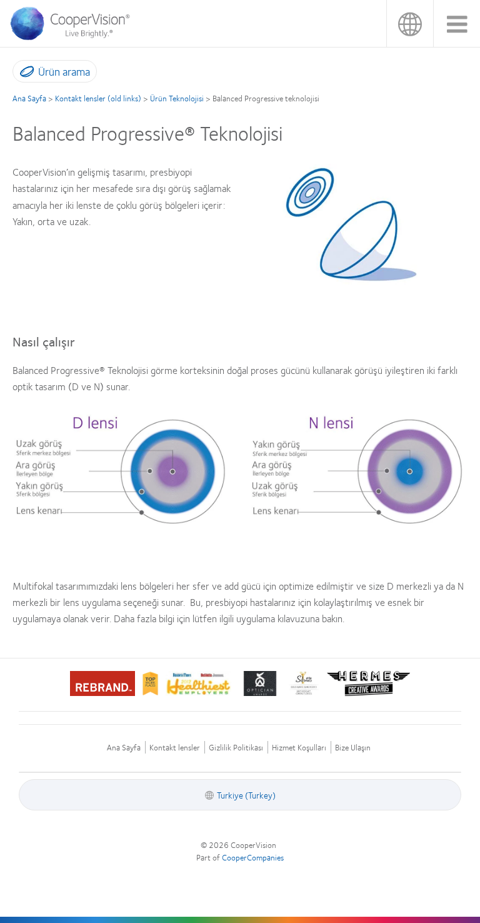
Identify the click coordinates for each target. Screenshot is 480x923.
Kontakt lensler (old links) (98, 98)
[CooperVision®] (74, 37)
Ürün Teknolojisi (177, 98)
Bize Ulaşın (353, 747)
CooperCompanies (253, 857)
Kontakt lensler (174, 747)
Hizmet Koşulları (299, 747)
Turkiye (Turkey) (409, 23)
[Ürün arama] (24, 74)
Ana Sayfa (29, 98)
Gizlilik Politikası (236, 747)
